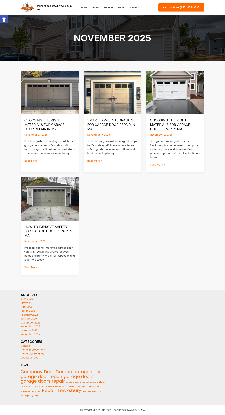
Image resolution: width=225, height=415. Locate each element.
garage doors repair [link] (43, 381)
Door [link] (49, 372)
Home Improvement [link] (33, 349)
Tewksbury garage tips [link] (92, 391)
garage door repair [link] (41, 376)
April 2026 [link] (27, 307)
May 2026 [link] (26, 303)
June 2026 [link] (27, 299)
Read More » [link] (31, 161)
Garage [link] (64, 372)
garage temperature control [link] (77, 382)
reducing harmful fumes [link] (31, 391)
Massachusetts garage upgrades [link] (61, 386)
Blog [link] (121, 7)
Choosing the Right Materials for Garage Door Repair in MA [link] (44, 124)
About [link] (95, 7)
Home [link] (84, 7)
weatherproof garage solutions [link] (33, 395)
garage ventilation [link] (97, 382)
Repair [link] (49, 390)
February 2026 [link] (29, 315)
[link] (4, 19)
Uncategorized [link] (29, 357)
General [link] (25, 346)
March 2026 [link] (28, 311)
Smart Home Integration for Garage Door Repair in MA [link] (111, 124)
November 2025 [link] (30, 326)
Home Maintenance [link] (32, 353)
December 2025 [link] (30, 322)
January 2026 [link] (29, 318)
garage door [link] (87, 372)
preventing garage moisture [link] (88, 386)
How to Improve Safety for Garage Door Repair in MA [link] (48, 231)
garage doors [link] (79, 376)
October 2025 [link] (29, 330)
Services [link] (108, 7)
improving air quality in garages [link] (34, 386)
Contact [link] (134, 7)
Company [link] (32, 372)
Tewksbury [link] (69, 390)
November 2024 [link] (30, 334)
